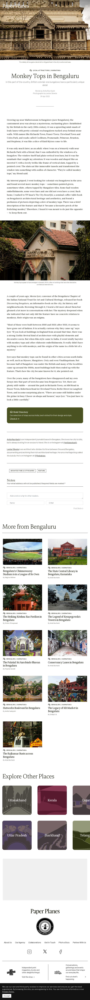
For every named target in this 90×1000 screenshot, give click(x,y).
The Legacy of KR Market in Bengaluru (63, 709)
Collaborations (34, 942)
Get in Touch (49, 942)
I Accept (7, 996)
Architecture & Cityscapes (22, 471)
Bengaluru (10, 568)
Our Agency (20, 942)
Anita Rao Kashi (13, 439)
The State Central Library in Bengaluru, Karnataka (63, 572)
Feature (41, 471)
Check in (13, 418)
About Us (8, 942)
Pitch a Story (64, 942)
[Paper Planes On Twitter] (45, 951)
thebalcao (41, 456)
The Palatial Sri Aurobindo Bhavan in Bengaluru (21, 664)
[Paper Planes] (45, 911)
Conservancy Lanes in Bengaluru (66, 662)
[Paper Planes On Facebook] (60, 952)
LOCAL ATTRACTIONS (41, 70)
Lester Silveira (13, 449)
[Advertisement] (45, 878)
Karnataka (56, 70)
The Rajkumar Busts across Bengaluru (18, 755)
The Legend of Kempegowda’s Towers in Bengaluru (64, 618)
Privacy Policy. (8, 992)
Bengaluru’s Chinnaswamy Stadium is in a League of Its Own (21, 572)
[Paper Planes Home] (15, 6)
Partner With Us (79, 942)
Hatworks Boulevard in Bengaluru (21, 708)
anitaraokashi (71, 442)
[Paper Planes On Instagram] (29, 952)
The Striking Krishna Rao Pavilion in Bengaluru (22, 618)
